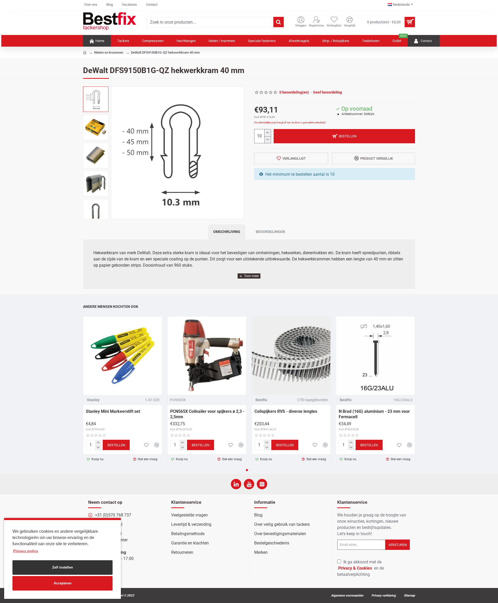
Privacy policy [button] (25, 551)
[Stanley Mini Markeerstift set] (122, 355)
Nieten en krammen (108, 52)
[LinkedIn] (236, 484)
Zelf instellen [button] (62, 567)
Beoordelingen (270, 232)
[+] (267, 132)
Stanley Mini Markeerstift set (113, 411)
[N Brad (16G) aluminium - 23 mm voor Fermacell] (375, 355)
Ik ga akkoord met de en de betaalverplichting (360, 568)
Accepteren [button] (63, 583)
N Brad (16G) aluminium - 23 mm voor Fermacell (374, 414)
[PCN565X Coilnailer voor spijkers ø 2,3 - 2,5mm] (207, 355)
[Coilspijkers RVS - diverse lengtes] (291, 355)
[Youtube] (249, 484)
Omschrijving (226, 232)
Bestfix (261, 400)
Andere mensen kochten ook (110, 306)
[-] (267, 139)
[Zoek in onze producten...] (278, 22)
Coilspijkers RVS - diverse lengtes (285, 411)
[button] (247, 470)
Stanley (93, 400)
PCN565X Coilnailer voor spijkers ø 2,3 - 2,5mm (207, 414)
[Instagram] (262, 484)
